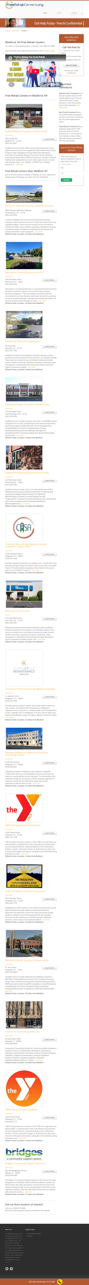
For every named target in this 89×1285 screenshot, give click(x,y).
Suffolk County (49, 51)
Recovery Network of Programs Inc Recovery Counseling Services (26, 753)
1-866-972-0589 (49, 46)
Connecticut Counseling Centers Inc (22, 1031)
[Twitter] (7, 1268)
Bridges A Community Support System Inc (25, 1163)
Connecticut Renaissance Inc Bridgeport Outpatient (30, 689)
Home (7, 31)
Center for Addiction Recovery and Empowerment (29, 206)
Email (6, 135)
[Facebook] (11, 1268)
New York (15, 31)
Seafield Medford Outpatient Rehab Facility (26, 131)
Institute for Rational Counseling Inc (22, 341)
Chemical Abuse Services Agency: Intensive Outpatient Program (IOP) (26, 545)
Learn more (49, 139)
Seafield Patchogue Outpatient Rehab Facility (27, 404)
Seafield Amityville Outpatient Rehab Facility (26, 960)
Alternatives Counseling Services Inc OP (24, 272)
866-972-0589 (71, 65)
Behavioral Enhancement (17, 611)
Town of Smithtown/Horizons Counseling (24, 891)
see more (19, 165)
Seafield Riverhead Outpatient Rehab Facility (27, 473)
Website (10, 135)
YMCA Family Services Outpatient (21, 1109)
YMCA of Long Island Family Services (22, 825)
